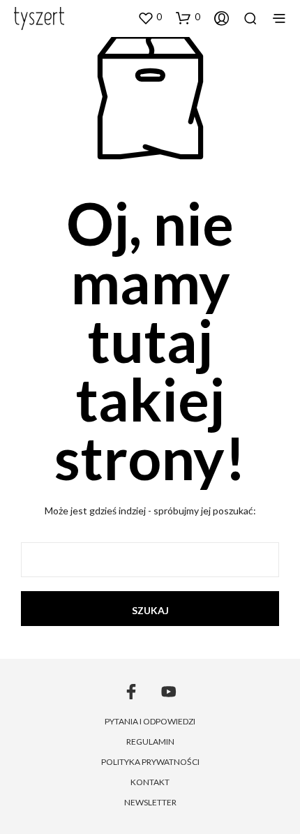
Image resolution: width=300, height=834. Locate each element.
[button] (149, 17)
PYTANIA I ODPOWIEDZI (150, 721)
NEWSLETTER (150, 802)
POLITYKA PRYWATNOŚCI (150, 762)
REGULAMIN (150, 741)
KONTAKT (150, 782)
